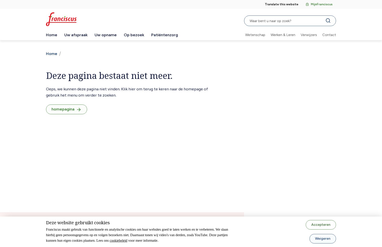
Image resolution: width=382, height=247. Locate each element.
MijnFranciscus (321, 4)
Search (328, 21)
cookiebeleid (118, 240)
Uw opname (106, 34)
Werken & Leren (283, 35)
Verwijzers (309, 35)
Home (51, 34)
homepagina (63, 109)
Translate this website (281, 4)
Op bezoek (134, 34)
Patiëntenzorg (164, 34)
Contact (329, 35)
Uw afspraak (76, 34)
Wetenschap (255, 35)
